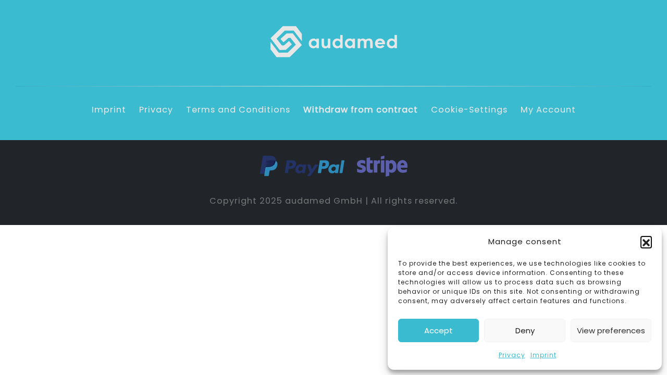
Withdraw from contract (360, 110)
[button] (646, 241)
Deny (525, 330)
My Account (548, 110)
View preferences (611, 330)
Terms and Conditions (238, 110)
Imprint (543, 355)
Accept (438, 330)
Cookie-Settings (469, 110)
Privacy (512, 355)
